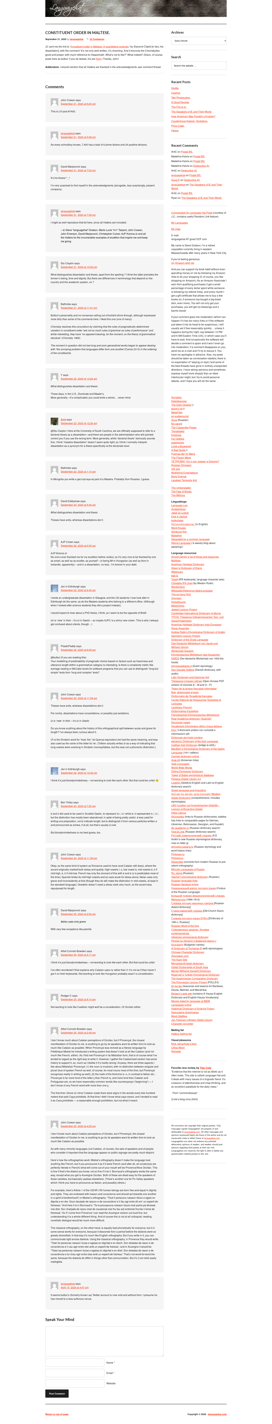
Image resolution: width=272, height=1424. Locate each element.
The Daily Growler (181, 405)
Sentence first (179, 531)
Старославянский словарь (186, 911)
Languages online (181, 1005)
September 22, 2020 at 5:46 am (78, 505)
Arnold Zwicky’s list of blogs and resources (195, 557)
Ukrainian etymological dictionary (189, 937)
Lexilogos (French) (181, 707)
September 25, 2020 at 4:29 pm (78, 1126)
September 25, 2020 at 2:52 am (78, 914)
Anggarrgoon (178, 509)
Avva (174, 420)
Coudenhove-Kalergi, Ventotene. (189, 121)
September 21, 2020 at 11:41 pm (79, 308)
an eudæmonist (180, 416)
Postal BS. (187, 151)
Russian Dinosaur (181, 465)
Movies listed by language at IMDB (190, 1001)
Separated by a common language (190, 539)
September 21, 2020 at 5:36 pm (78, 137)
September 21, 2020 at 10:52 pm (79, 267)
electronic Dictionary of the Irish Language (194, 741)
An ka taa (176, 986)
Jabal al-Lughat (180, 513)
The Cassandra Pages (183, 427)
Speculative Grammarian (185, 1012)
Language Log (179, 505)
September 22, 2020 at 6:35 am (78, 545)
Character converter (182, 1023)
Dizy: (174, 730)
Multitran (176, 560)
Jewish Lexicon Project (184, 609)
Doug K (175, 180)
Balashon (176, 535)
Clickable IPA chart (182, 583)
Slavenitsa (177, 862)
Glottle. (175, 88)
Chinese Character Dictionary (187, 952)
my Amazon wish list (182, 263)
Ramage (176, 1051)
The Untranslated (181, 488)
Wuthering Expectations (184, 472)
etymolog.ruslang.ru (182, 847)
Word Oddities (179, 1016)
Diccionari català (180, 722)
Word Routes (178, 528)
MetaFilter (176, 412)
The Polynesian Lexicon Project (189, 982)
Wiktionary (177, 572)
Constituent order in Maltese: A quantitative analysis (99, 46)
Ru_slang (177, 873)
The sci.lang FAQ (181, 594)
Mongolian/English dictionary (187, 963)
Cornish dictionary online (185, 756)
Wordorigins (178, 587)
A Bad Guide (178, 450)
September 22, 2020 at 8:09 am (78, 650)
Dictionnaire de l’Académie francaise (191, 696)
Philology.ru (177, 854)
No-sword (176, 424)
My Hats (175, 229)
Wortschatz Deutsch (182, 651)
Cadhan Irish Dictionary (184, 745)
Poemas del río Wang (183, 454)
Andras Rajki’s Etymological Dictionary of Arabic (198, 632)
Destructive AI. (201, 166)
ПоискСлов (177, 831)
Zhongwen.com (180, 956)
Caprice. (176, 93)
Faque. (175, 130)
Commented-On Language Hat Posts (191, 212)
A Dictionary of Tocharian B (186, 948)
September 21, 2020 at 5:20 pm (78, 104)
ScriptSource (178, 602)
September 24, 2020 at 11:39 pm (79, 858)
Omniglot (176, 598)
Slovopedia (177, 816)
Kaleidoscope (179, 401)
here (98, 59)
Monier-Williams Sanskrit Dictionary (191, 971)
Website (111, 1383)
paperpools (177, 442)
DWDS (175, 658)
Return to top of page (56, 1414)
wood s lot (177, 408)
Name (109, 1362)
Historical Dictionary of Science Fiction (192, 1008)
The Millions (178, 495)
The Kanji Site (179, 959)
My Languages (179, 223)
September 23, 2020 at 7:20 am (78, 806)
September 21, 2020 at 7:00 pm (78, 170)
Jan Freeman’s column (191, 1020)
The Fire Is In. (179, 107)
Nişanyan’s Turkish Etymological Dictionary (195, 975)
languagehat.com (56, 9)
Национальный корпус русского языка (193, 888)
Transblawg (177, 431)
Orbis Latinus (178, 813)
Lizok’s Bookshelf (181, 446)
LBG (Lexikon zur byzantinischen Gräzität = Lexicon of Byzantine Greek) (195, 807)
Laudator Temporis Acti (184, 480)
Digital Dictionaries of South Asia (189, 967)
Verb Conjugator (180, 764)
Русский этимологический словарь (191, 835)
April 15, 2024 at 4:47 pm (75, 1287)
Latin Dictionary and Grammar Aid (190, 677)
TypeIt (174, 579)
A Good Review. (180, 102)
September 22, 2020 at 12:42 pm (79, 773)
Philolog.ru (177, 858)
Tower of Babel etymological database (192, 775)
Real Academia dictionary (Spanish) (191, 718)
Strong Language (181, 543)
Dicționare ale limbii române (187, 737)
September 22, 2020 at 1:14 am (78, 471)
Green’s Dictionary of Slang (186, 568)
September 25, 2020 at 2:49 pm (78, 1032)
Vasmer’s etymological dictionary (189, 877)
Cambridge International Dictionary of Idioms (196, 613)
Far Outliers (177, 439)
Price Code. (177, 126)
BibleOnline (177, 606)
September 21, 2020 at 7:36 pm (78, 215)
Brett (63, 419)
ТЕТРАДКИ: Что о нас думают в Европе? (195, 461)
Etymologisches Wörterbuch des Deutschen (195, 654)
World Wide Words (181, 767)
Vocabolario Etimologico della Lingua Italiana (196, 726)
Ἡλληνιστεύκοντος (183, 524)
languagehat (76, 39)
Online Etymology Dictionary (187, 771)
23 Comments (97, 39)
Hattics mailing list (181, 1034)
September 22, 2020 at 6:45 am (78, 590)
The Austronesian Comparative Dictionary (194, 978)
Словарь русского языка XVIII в (189, 918)
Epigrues (176, 435)
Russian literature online (184, 884)
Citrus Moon (178, 1047)
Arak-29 (175, 760)
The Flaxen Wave (181, 457)
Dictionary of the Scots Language (189, 639)
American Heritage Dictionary (187, 564)
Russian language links (184, 880)
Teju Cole (205, 1068)
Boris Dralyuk (178, 476)
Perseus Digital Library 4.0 (186, 779)
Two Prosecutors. (180, 97)
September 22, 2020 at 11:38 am (79, 698)
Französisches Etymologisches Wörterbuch (195, 715)
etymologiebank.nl (181, 666)
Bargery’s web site (181, 993)
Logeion (176, 782)
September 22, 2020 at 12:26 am (79, 378)
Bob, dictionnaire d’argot (184, 692)
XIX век (175, 469)
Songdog (176, 397)
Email (109, 1373)
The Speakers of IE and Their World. (191, 111)
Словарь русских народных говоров (192, 903)
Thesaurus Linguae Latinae (186, 681)
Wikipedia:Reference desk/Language (192, 590)
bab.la (174, 575)
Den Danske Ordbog (182, 670)
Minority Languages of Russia (187, 869)
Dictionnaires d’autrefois (184, 711)
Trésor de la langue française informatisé (194, 688)
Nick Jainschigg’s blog (183, 1044)
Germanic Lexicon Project (185, 636)
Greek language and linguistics (188, 790)
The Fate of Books (181, 491)
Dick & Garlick (179, 516)
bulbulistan (177, 520)
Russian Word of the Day (185, 926)
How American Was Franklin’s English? (193, 116)
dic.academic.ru (180, 828)
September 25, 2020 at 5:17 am (78, 955)
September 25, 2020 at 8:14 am (78, 999)
